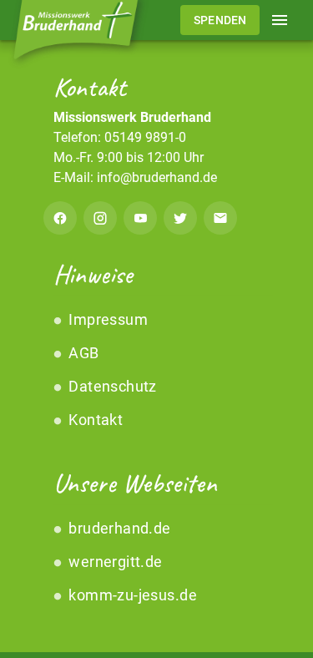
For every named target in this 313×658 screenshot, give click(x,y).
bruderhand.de (118, 528)
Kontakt (94, 419)
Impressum (106, 319)
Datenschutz (111, 386)
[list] (156, 369)
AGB (82, 353)
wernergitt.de (114, 561)
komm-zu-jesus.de (131, 595)
